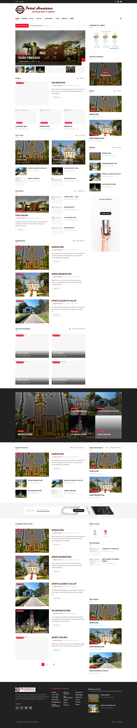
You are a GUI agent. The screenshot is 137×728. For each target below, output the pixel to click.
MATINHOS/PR (58, 83)
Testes (38, 18)
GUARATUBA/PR (22, 353)
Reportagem (79, 694)
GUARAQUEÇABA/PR (60, 380)
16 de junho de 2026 (59, 162)
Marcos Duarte (24, 61)
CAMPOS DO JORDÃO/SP (110, 549)
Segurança (78, 697)
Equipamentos (80, 240)
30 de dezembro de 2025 (70, 85)
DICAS (31, 18)
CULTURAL (55, 697)
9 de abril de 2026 (70, 170)
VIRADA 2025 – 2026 (71, 197)
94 (54, 664)
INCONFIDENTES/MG (35, 25)
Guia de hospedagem (78, 328)
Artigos (21, 54)
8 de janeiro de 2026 (33, 218)
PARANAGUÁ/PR (22, 380)
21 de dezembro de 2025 (22, 129)
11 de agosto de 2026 (23, 162)
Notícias (118, 147)
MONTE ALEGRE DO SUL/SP (37, 168)
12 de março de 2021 (108, 551)
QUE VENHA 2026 (21, 126)
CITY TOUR (20, 83)
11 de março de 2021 (108, 563)
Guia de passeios (80, 447)
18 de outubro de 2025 (60, 355)
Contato (21, 1)
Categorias (48, 18)
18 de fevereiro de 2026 (71, 181)
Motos (119, 91)
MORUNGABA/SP (70, 178)
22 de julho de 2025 (59, 382)
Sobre (16, 1)
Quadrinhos (79, 692)
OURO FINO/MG (21, 215)
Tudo (57, 18)
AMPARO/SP (68, 126)
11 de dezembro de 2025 (47, 129)
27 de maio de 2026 (34, 170)
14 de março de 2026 (34, 181)
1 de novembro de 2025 (24, 355)
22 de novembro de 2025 (71, 129)
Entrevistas (81, 191)
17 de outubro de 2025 (24, 382)
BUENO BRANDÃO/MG (61, 160)
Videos (77, 704)
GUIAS (65, 700)
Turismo (24, 18)
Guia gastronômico (115, 447)
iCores (21, 722)
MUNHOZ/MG (27, 58)
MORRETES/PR (45, 126)
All (77, 78)
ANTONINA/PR (58, 353)
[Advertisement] (92, 9)
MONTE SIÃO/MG (34, 178)
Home (17, 18)
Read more (56, 97)
